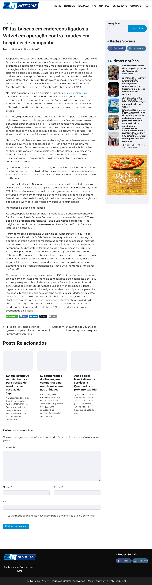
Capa (5, 23)
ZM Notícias (11, 49)
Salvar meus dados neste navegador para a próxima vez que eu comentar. (51, 515)
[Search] (147, 6)
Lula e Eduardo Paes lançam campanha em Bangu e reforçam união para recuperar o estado (134, 135)
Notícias (69, 5)
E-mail (58, 487)
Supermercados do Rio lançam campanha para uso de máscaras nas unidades (51, 382)
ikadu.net (120, 581)
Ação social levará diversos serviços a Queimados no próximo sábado (85, 382)
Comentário (11, 447)
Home (57, 5)
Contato (136, 5)
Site (5, 501)
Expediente (120, 5)
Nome (7, 487)
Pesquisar (113, 23)
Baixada (83, 5)
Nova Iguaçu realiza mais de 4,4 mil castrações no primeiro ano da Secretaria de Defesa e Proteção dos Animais (133, 86)
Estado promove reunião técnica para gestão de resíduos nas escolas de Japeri (17, 384)
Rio (94, 5)
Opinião (104, 5)
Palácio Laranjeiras (76, 93)
